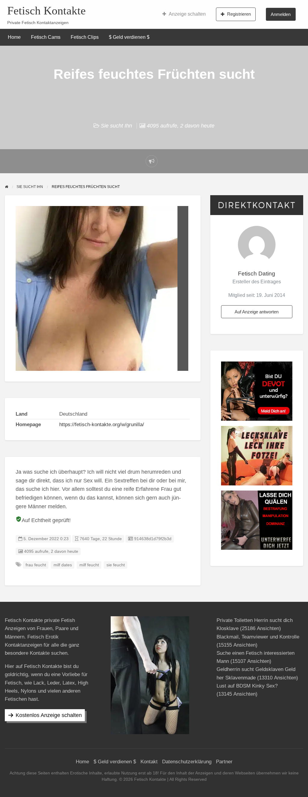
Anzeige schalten (187, 14)
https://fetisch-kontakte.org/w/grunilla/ (101, 424)
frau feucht (36, 565)
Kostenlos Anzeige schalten (49, 715)
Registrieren (239, 14)
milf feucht (89, 565)
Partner (224, 762)
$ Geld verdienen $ (129, 37)
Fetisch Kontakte (46, 10)
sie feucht (115, 565)
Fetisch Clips (85, 37)
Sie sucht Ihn (116, 126)
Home (14, 37)
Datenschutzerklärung (186, 762)
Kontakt (149, 762)
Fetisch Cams (45, 37)
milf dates (63, 565)
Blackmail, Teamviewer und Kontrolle (258, 637)
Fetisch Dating (256, 273)
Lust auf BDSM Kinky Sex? (247, 686)
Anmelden (281, 14)
